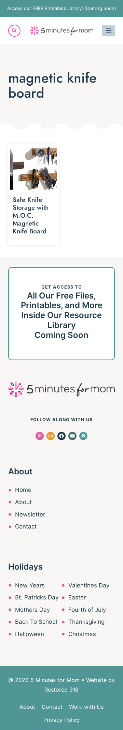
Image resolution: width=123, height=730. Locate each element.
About (23, 502)
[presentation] (33, 169)
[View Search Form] (14, 31)
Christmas (82, 634)
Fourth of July (87, 609)
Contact (26, 526)
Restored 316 (61, 689)
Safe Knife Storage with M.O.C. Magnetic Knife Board (31, 215)
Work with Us (86, 706)
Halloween (29, 634)
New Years (30, 585)
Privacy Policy (61, 719)
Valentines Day (88, 585)
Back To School (36, 621)
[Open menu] (108, 30)
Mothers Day (32, 609)
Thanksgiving (86, 621)
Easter (77, 597)
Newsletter (30, 514)
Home (23, 489)
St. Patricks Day (36, 597)
